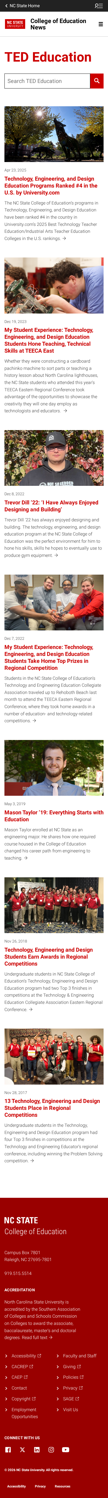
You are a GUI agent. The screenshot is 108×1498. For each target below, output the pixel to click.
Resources (62, 1486)
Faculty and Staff (79, 1355)
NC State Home (25, 5)
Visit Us (70, 1409)
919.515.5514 (18, 1273)
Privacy (40, 1486)
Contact (19, 1388)
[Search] (97, 81)
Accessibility (16, 1486)
